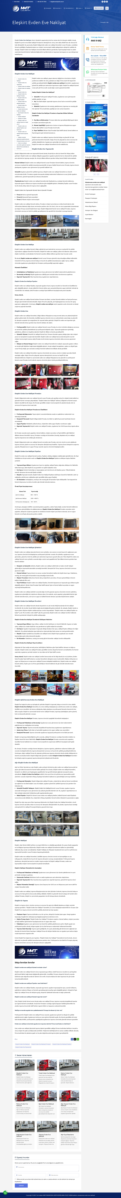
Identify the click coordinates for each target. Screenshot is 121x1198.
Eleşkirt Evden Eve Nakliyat (22, 1044)
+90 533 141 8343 (28, 1)
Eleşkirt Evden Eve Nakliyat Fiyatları (62, 1044)
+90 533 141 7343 (41, 1)
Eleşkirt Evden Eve (22, 92)
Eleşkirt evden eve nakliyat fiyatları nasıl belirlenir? (22, 127)
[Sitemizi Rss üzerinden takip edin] (107, 2)
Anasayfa (103, 22)
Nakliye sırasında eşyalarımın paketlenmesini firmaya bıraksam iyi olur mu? (23, 139)
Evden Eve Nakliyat (25, 40)
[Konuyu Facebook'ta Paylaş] (72, 1039)
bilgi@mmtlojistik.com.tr (57, 1)
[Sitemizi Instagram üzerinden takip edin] (105, 2)
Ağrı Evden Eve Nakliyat (46, 1104)
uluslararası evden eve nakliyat (86, 1195)
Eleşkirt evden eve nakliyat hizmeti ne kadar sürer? (22, 122)
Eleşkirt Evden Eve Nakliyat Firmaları (41, 1044)
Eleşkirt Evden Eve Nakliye (24, 86)
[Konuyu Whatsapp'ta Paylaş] (78, 1039)
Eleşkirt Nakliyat (22, 116)
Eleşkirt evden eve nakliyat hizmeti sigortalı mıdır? (22, 133)
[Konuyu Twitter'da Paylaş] (75, 1039)
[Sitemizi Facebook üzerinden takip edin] (102, 2)
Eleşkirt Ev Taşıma (22, 118)
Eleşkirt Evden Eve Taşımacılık (23, 1047)
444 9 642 (17, 1)
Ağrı (108, 22)
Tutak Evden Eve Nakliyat (47, 1073)
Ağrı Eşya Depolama (67, 1134)
